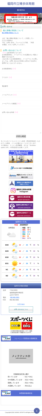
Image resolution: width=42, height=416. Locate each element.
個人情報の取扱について (10, 33)
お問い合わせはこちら (21, 309)
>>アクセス (21, 304)
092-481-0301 (14, 297)
